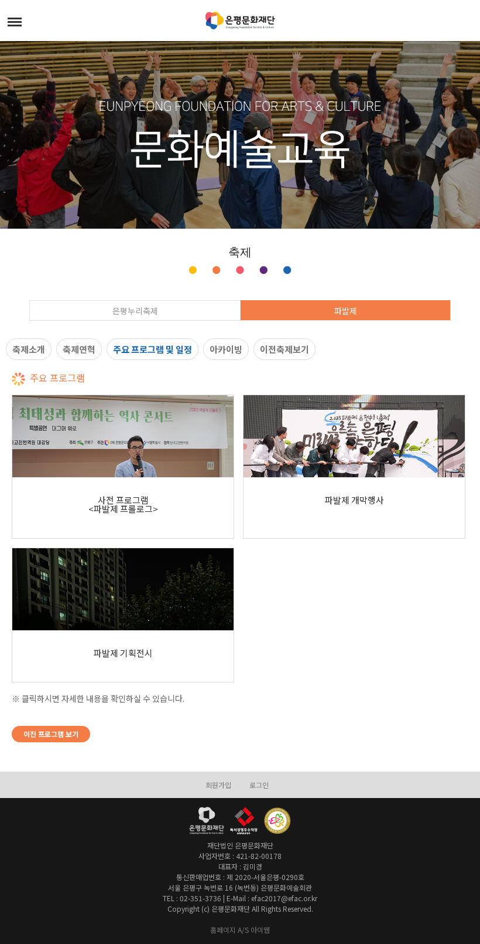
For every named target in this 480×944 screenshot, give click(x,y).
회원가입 (218, 785)
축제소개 (28, 349)
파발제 (345, 311)
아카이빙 (226, 349)
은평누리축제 (135, 311)
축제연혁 (79, 349)
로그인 (259, 785)
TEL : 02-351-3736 (192, 898)
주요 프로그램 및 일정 (152, 349)
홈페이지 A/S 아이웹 (240, 930)
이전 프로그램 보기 (50, 734)
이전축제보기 (284, 349)
